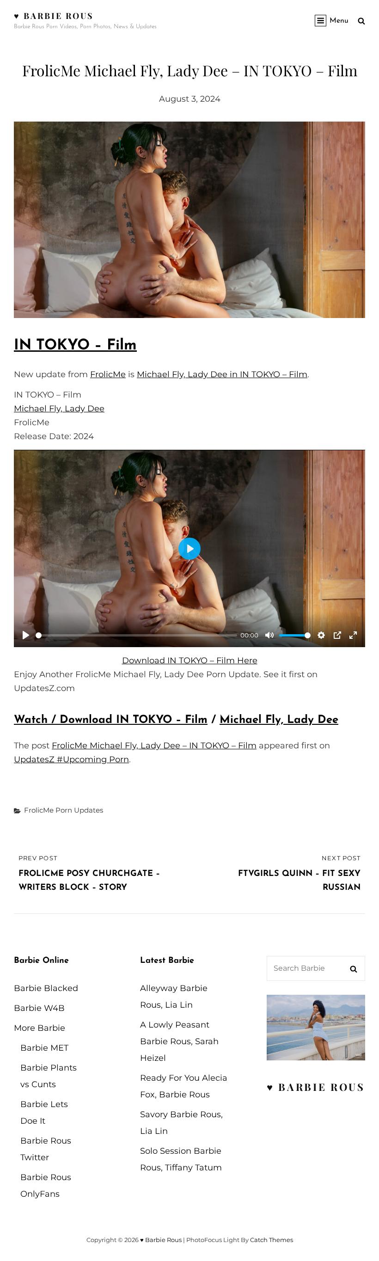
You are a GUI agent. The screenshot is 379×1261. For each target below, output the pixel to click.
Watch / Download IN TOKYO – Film (111, 720)
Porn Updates (79, 810)
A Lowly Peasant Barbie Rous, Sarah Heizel (179, 1041)
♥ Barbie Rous (54, 15)
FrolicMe (108, 374)
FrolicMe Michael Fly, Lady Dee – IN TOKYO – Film (154, 746)
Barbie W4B (39, 1008)
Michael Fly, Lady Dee (59, 409)
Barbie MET (44, 1048)
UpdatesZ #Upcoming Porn (71, 759)
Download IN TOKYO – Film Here (189, 660)
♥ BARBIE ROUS (316, 1087)
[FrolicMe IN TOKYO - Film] (189, 220)
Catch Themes (271, 1239)
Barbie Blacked (46, 988)
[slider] (136, 635)
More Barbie (39, 1028)
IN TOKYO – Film (75, 345)
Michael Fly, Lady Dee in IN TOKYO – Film (222, 374)
